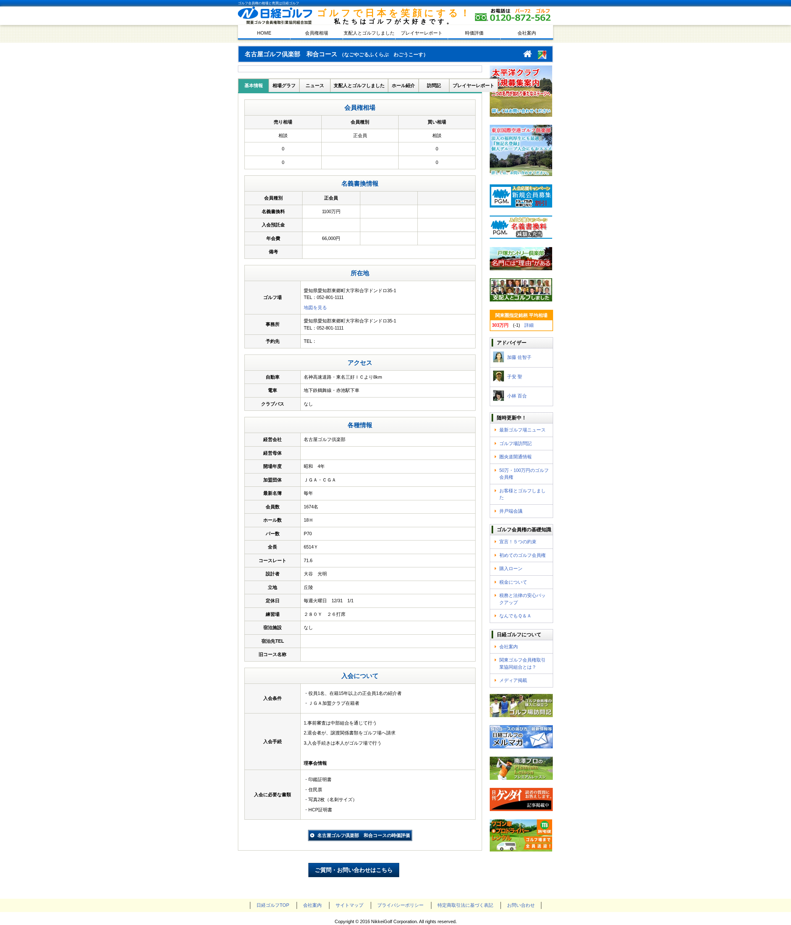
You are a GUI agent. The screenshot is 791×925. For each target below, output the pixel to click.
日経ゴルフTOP (272, 905)
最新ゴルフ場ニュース (522, 429)
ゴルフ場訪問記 (515, 443)
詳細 (529, 325)
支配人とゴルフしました (369, 33)
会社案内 (527, 33)
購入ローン (510, 568)
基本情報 (253, 85)
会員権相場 (316, 33)
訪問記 (434, 85)
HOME (264, 33)
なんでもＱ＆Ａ (515, 615)
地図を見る (315, 307)
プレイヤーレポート (421, 33)
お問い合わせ (521, 905)
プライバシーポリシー (400, 905)
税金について (513, 582)
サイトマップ (349, 905)
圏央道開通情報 (515, 456)
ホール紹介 (403, 85)
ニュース (315, 85)
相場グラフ (284, 85)
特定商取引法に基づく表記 (465, 905)
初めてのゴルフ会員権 (522, 555)
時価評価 (474, 33)
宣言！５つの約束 (517, 541)
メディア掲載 (513, 680)
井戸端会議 (510, 511)
